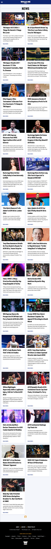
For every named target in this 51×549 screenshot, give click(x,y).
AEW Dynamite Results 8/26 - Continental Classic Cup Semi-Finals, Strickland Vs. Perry (38, 389)
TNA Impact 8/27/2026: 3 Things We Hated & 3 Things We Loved (12, 30)
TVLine (19, 536)
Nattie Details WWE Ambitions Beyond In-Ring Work (36, 281)
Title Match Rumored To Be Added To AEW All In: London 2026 (12, 210)
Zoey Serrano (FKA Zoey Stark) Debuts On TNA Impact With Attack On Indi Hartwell (37, 65)
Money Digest (18, 538)
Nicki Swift (26, 538)
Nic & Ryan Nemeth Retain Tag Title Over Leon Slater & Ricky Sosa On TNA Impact (38, 30)
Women (38, 538)
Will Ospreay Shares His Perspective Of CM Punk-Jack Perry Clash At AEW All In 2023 (13, 316)
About (17, 527)
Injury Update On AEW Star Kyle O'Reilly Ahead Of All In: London (37, 210)
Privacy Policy (31, 527)
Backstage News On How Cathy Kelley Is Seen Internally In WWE (13, 175)
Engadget (7, 536)
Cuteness (24, 536)
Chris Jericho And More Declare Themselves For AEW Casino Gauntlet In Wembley (13, 427)
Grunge (34, 536)
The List (32, 538)
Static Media (16, 529)
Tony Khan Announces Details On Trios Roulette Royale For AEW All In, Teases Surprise (13, 246)
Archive (23, 527)
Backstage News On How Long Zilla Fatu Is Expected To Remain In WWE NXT (38, 175)
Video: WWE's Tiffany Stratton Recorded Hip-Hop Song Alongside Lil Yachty (12, 281)
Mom (12, 538)
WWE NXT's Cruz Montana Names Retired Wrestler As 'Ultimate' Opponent (12, 462)
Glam (29, 536)
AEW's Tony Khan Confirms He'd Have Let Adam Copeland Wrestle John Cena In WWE (37, 352)
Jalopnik (13, 536)
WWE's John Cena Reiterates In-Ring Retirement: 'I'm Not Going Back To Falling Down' (37, 246)
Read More (5, 43)
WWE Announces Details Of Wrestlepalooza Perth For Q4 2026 (37, 101)
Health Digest (41, 536)
